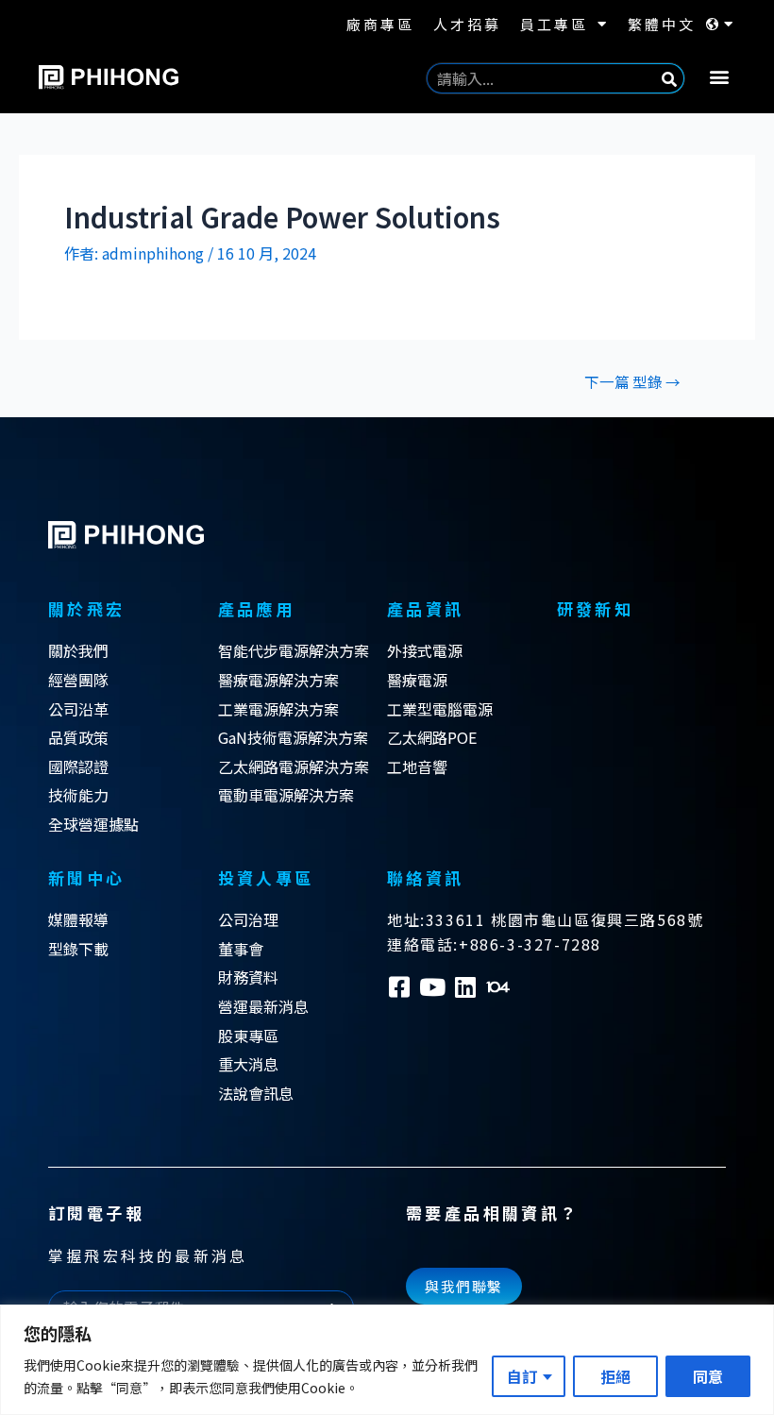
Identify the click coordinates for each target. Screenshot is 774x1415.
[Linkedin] (465, 987)
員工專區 (554, 24)
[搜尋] (669, 78)
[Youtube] (432, 987)
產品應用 (256, 608)
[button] (719, 76)
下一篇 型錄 (632, 382)
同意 (708, 1376)
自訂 (522, 1376)
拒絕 (615, 1376)
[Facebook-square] (399, 987)
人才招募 (467, 24)
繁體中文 (662, 24)
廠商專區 (380, 24)
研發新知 (595, 608)
